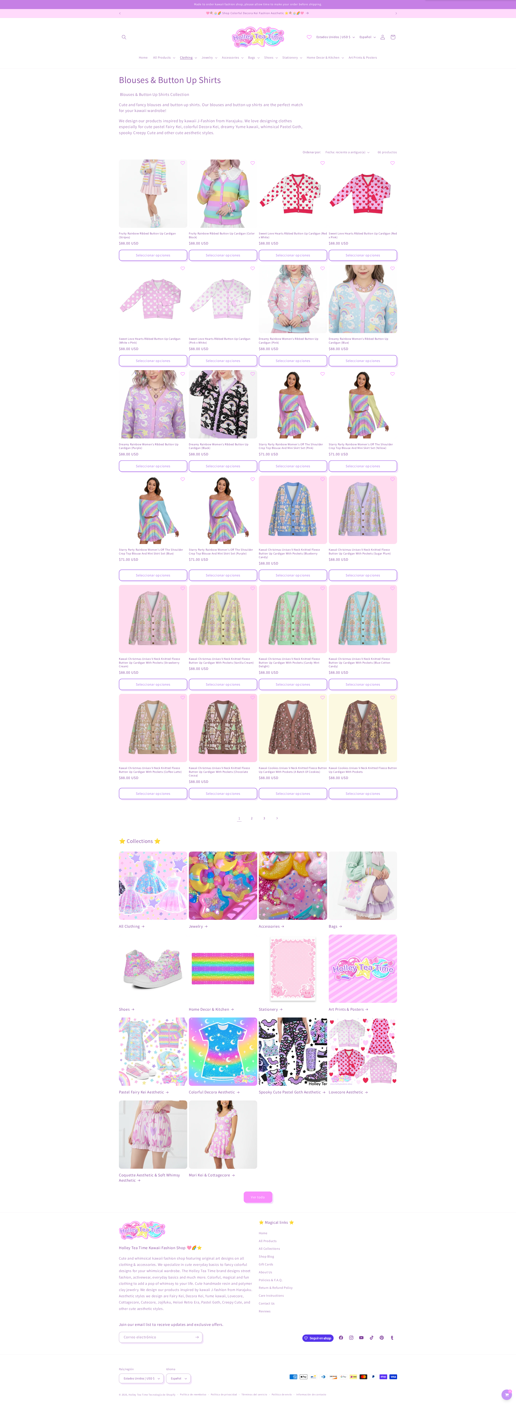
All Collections (269, 1249)
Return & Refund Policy (276, 1288)
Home (263, 1233)
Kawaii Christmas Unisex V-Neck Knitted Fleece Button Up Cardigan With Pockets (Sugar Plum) (360, 551)
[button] (124, 37)
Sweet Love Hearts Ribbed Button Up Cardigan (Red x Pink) (363, 235)
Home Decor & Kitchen (209, 1009)
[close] (73, 1383)
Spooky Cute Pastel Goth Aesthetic (290, 1092)
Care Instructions (271, 1295)
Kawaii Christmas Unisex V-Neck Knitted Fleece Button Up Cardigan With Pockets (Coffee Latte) (150, 770)
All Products (268, 1241)
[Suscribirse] (197, 1337)
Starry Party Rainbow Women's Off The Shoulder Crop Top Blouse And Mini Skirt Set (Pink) (291, 446)
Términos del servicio (254, 1394)
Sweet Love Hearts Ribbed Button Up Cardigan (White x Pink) (149, 340)
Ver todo (258, 1197)
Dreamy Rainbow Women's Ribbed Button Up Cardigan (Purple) (149, 446)
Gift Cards (266, 1264)
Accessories (269, 926)
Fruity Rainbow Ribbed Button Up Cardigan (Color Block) (222, 235)
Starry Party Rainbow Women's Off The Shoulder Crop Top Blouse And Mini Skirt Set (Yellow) (361, 446)
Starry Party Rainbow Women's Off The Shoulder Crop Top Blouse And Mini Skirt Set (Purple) (221, 551)
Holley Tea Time (138, 1394)
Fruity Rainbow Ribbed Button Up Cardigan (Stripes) (147, 235)
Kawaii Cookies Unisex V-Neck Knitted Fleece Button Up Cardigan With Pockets (363, 770)
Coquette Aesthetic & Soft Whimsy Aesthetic (149, 1178)
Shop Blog (266, 1256)
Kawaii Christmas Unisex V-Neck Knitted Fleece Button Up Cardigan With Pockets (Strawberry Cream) (149, 662)
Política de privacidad (224, 1394)
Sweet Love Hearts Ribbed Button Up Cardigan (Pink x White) (219, 340)
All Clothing (129, 926)
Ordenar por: (312, 152)
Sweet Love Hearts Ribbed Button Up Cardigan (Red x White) (293, 235)
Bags (333, 926)
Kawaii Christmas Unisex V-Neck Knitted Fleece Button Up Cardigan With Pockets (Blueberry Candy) (289, 553)
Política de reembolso (193, 1394)
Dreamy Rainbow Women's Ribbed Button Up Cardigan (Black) (219, 446)
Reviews (265, 1311)
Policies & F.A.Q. (271, 1280)
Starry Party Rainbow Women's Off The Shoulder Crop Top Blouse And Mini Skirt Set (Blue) (151, 551)
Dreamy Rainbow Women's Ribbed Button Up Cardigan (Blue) (358, 340)
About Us (265, 1272)
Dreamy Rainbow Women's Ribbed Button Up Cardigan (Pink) (288, 340)
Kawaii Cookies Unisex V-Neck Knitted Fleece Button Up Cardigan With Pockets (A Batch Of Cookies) (293, 770)
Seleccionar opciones (153, 255)
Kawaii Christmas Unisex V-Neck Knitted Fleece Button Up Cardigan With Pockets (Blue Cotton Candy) (359, 662)
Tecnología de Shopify (162, 1394)
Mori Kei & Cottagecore (209, 1175)
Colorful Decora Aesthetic (212, 1092)
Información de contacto (311, 1394)
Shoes (124, 1009)
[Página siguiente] (277, 818)
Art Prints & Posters (346, 1009)
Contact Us (267, 1303)
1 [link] (239, 818)
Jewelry (196, 926)
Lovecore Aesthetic (346, 1092)
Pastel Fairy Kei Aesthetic (141, 1092)
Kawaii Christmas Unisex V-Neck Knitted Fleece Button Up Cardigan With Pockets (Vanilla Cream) (221, 660)
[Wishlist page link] (309, 37)
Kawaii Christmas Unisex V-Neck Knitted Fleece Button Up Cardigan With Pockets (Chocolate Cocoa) (219, 771)
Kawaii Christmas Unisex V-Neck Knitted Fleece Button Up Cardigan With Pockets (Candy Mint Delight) (289, 662)
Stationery (268, 1009)
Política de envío (282, 1394)
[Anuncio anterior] (119, 13)
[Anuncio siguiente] (396, 13)
